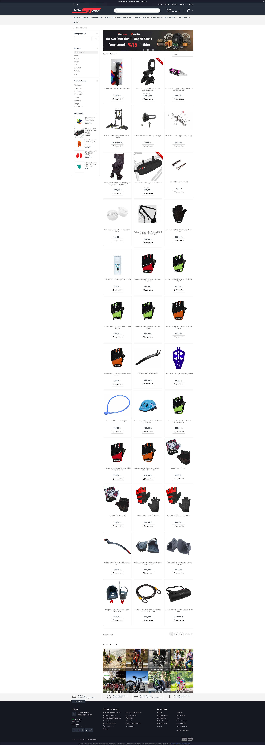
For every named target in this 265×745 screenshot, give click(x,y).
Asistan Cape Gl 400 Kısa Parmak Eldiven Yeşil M (117, 327)
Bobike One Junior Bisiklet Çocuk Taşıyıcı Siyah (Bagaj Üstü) (148, 89)
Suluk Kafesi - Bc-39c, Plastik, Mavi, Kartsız (179, 374)
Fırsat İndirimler (183, 726)
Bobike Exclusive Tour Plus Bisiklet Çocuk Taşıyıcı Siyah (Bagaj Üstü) (117, 183)
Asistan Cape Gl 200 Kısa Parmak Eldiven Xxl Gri (178, 231)
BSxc (75, 65)
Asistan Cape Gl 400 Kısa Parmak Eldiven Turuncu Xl (178, 327)
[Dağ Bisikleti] (114, 660)
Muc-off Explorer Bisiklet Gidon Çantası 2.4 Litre (179, 610)
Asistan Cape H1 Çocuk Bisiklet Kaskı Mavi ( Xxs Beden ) (148, 422)
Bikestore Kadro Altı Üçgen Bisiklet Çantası (148, 183)
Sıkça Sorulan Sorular (134, 723)
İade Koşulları (108, 721)
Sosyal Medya (131, 715)
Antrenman (78, 88)
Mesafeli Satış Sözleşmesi (112, 718)
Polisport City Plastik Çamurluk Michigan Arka (117, 563)
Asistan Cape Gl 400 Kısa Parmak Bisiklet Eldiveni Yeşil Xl (178, 422)
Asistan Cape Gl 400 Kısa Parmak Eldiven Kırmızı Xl (148, 280)
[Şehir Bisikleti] (182, 660)
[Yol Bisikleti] (137, 660)
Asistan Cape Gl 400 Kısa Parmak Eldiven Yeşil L (148, 327)
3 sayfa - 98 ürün (108, 634)
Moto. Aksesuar (170, 17)
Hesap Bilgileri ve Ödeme (112, 713)
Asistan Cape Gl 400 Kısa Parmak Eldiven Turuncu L (117, 374)
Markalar (130, 718)
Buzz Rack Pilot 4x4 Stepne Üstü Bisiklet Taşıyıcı (117, 136)
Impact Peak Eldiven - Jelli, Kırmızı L (178, 515)
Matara (76, 97)
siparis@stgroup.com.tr (79, 726)
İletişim (175, 4)
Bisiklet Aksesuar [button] (80, 81)
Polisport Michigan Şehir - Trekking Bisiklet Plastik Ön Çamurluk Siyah (148, 233)
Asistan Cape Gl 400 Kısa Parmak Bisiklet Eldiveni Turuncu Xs (148, 469)
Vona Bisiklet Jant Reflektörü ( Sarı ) (90, 141)
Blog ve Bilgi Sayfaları (134, 713)
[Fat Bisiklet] (159, 682)
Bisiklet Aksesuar (96, 17)
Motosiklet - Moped (141, 17)
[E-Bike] (137, 682)
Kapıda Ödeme (109, 726)
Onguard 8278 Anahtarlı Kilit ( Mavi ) (117, 421)
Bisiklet (76, 17)
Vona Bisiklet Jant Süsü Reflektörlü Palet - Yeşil (90, 164)
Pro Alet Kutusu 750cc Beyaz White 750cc (117, 279)
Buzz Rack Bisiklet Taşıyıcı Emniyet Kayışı (178, 136)
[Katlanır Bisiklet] (159, 660)
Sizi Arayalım (131, 726)
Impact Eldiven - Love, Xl (117, 515)
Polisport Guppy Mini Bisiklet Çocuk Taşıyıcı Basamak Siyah (148, 563)
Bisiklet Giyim (122, 17)
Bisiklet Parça (110, 17)
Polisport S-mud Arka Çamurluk (148, 373)
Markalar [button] (77, 48)
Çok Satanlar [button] (79, 113)
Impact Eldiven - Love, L (179, 468)
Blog (167, 4)
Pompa (76, 104)
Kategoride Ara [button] (80, 34)
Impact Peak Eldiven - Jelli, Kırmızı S (148, 515)
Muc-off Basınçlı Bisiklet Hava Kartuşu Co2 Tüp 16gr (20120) (179, 89)
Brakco (76, 62)
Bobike (76, 59)
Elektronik (77, 101)
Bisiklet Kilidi (78, 107)
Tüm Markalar (80, 52)
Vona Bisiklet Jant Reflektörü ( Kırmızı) (90, 153)
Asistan (76, 55)
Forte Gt (77, 71)
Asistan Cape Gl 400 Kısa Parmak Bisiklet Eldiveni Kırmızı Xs (117, 469)
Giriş (191, 4)
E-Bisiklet (84, 17)
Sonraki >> (189, 634)
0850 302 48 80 (173, 11)
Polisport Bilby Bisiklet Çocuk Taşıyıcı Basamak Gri (117, 610)
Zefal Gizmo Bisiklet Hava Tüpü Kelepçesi (148, 136)
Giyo (75, 74)
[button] (190, 10)
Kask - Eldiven (78, 94)
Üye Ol (184, 4)
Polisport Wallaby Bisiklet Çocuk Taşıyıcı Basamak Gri (179, 563)
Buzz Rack (77, 68)
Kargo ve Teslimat (110, 715)
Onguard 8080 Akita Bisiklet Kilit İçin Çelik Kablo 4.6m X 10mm (148, 610)
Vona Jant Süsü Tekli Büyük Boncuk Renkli (90, 119)
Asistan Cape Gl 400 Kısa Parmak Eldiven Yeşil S (178, 280)
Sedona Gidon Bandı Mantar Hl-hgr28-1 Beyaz (117, 231)
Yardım (160, 4)
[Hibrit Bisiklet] (114, 682)
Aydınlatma (78, 85)
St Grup (129, 721)
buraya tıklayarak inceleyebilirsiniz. (181, 743)
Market (75, 22)
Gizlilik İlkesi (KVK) (110, 723)
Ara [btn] (95, 39)
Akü (130, 17)
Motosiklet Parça (156, 17)
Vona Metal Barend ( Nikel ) (179, 182)
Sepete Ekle (118, 99)
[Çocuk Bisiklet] (182, 682)
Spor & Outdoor (183, 17)
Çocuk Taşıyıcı (79, 91)
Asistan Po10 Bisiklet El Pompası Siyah (117, 88)
